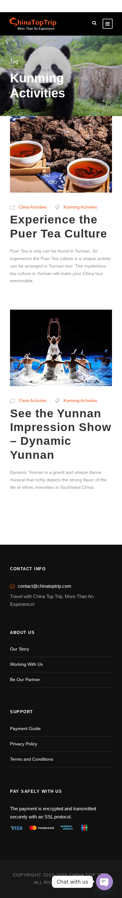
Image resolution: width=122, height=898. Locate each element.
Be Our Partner (25, 679)
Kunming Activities (80, 207)
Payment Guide (25, 728)
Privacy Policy (23, 743)
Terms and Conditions (31, 759)
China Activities (33, 207)
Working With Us (26, 664)
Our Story (19, 648)
